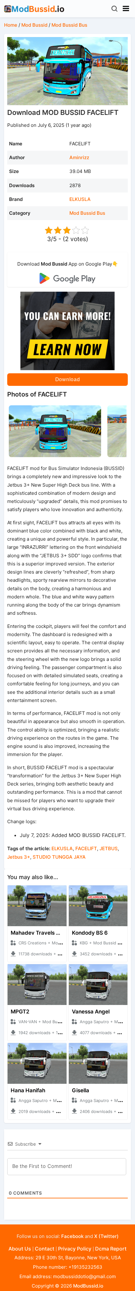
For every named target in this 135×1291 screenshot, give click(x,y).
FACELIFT (86, 848)
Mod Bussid (34, 25)
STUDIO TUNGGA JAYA (59, 857)
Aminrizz (79, 157)
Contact (44, 1248)
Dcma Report (111, 1248)
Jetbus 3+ (18, 857)
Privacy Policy (74, 1248)
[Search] (115, 8)
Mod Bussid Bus (69, 25)
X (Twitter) (106, 1236)
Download (67, 379)
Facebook (72, 1236)
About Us (19, 1248)
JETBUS (109, 848)
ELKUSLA (80, 199)
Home (10, 25)
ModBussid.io (88, 1286)
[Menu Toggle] (126, 8)
